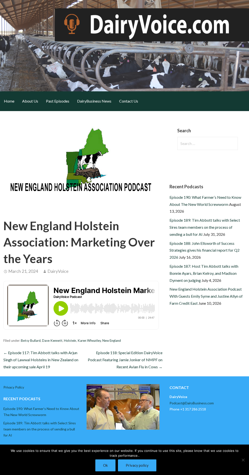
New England (111, 340)
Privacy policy (137, 465)
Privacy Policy (13, 387)
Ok (105, 465)
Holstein (70, 340)
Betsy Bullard (31, 340)
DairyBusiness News (94, 101)
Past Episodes (57, 101)
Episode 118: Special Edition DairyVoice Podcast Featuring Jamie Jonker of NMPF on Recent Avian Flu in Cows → (125, 359)
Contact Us (128, 101)
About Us (30, 101)
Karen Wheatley (89, 340)
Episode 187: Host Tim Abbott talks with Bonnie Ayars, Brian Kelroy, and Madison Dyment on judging (203, 273)
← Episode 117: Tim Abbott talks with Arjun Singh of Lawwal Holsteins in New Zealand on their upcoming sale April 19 (40, 359)
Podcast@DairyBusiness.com (191, 403)
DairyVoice (58, 271)
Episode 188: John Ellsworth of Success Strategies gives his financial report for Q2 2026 (204, 250)
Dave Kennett (52, 340)
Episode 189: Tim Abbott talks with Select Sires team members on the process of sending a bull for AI (204, 227)
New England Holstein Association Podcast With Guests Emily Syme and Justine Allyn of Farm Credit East (206, 296)
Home (9, 101)
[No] (242, 459)
